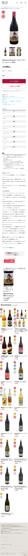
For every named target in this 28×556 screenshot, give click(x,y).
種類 (3, 99)
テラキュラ (21, 7)
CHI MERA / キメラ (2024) (20, 381)
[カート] (21, 2)
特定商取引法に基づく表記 (6, 544)
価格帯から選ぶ (5, 96)
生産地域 (5, 7)
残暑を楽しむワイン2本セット (7, 407)
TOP (1, 7)
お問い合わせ (3, 548)
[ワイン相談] (25, 553)
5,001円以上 (12, 96)
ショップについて (4, 537)
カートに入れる (14, 81)
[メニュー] (25, 2)
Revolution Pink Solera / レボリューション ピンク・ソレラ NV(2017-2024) (7, 487)
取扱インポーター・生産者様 (8, 101)
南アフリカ (9, 7)
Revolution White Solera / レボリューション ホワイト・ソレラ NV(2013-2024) (20, 487)
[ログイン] (17, 2)
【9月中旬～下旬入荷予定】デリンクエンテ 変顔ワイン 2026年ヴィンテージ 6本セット (20, 330)
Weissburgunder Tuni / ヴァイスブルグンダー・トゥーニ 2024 (7, 460)
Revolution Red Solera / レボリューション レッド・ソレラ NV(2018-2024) (20, 460)
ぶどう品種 (4, 104)
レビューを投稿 (9, 261)
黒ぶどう (10, 104)
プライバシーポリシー (5, 540)
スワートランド (15, 7)
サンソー (15, 104)
